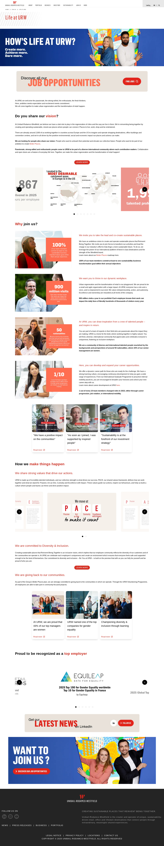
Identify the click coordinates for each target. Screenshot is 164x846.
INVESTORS (57, 5)
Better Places (35, 144)
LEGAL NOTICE (53, 835)
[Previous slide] (19, 189)
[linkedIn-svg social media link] (4, 816)
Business (41, 825)
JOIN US (78, 5)
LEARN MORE (82, 162)
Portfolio (57, 825)
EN (154, 5)
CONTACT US (111, 835)
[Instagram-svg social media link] (10, 816)
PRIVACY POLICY (75, 835)
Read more (37, 450)
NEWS (85, 5)
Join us (14, 9)
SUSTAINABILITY (68, 5)
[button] (116, 207)
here (118, 385)
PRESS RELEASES (22, 825)
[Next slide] (144, 189)
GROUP (30, 5)
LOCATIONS (94, 835)
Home (7, 9)
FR (156, 5)
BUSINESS (48, 5)
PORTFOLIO (38, 5)
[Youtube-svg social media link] (16, 816)
